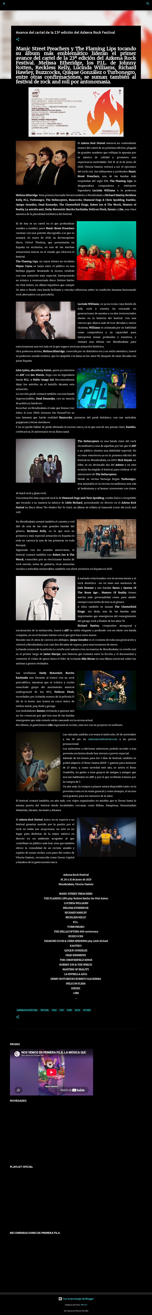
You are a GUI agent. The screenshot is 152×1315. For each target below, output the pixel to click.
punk (69, 1010)
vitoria (86, 1010)
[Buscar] (12, 3)
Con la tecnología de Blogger (78, 1298)
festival (45, 1010)
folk (54, 1010)
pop (62, 1010)
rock (77, 1010)
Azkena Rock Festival (27, 1010)
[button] (17, 40)
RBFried (84, 1305)
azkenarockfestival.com (102, 739)
